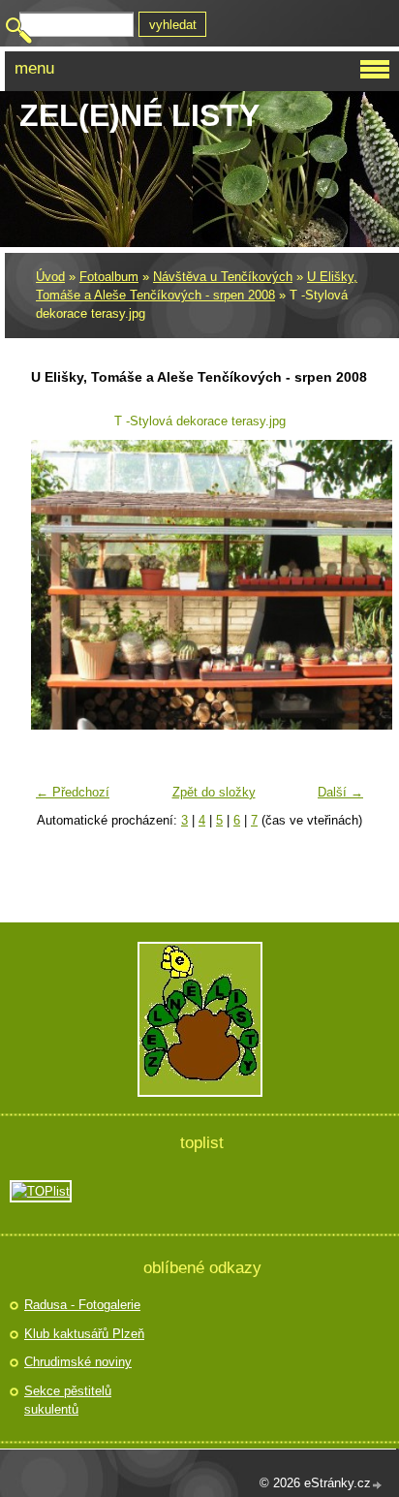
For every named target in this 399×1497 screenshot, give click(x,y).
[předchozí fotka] (57, 585)
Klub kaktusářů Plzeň (84, 1333)
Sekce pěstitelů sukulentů (67, 1401)
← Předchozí (72, 792)
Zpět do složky (214, 792)
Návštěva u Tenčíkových (222, 276)
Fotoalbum (108, 276)
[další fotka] (341, 585)
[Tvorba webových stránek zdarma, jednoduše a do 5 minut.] (377, 1485)
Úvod (50, 276)
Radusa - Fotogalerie (82, 1304)
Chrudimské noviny (78, 1362)
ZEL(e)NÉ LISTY (139, 115)
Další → (340, 792)
